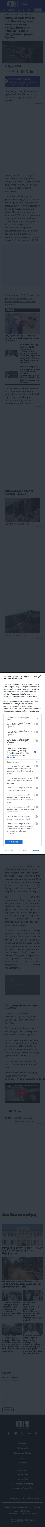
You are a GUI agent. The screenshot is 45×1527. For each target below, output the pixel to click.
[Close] (40, 677)
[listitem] (22, 718)
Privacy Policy (36, 850)
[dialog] (22, 763)
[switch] (36, 724)
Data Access (22, 850)
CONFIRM (13, 842)
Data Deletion (9, 850)
